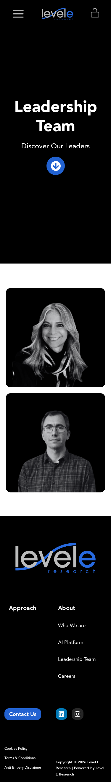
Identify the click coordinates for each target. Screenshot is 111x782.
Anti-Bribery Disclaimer (22, 767)
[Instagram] (77, 714)
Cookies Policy (16, 748)
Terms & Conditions (20, 758)
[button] (18, 14)
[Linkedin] (61, 714)
